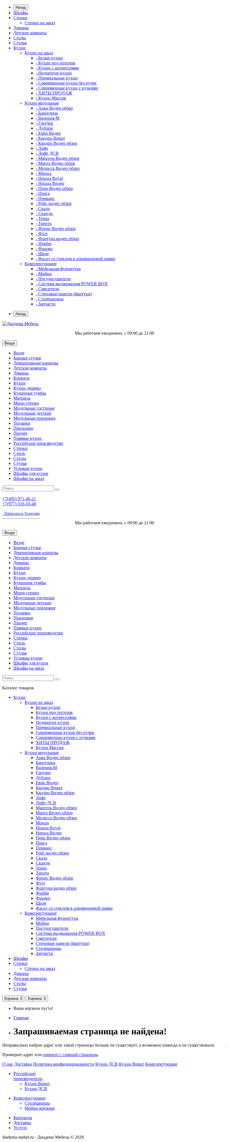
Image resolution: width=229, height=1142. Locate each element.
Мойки (42, 923)
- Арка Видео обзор (54, 108)
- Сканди (44, 213)
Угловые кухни (27, 468)
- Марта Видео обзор (55, 163)
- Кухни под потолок (55, 63)
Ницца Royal (48, 827)
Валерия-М (46, 767)
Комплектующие (41, 263)
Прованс (44, 848)
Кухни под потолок (54, 712)
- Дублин (44, 128)
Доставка (23, 1064)
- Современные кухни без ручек (66, 83)
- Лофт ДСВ (47, 153)
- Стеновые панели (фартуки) (64, 293)
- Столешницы (50, 298)
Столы (19, 37)
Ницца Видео (49, 832)
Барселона (45, 762)
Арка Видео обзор (53, 757)
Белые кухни (48, 707)
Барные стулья (27, 358)
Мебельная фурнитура (57, 918)
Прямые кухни (27, 438)
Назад (21, 7)
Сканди (43, 863)
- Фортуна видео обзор (57, 238)
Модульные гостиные (34, 408)
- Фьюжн (44, 248)
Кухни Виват (131, 1064)
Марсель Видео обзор (56, 807)
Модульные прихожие (34, 418)
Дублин (43, 777)
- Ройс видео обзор (53, 203)
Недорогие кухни (52, 722)
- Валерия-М (47, 118)
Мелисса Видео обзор (56, 817)
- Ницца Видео (50, 183)
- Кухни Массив (51, 98)
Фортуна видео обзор (56, 888)
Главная (20, 1017)
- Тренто (44, 223)
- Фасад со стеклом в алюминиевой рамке (75, 258)
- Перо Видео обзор (54, 188)
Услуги (20, 1127)
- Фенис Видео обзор (56, 228)
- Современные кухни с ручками (67, 88)
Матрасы (21, 398)
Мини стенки (26, 403)
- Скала (43, 208)
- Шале (42, 253)
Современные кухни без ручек (65, 732)
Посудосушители (52, 928)
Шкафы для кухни (30, 473)
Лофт (41, 797)
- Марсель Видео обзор (57, 158)
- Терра (42, 218)
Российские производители (27, 1076)
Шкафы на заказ (28, 478)
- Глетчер (44, 123)
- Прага (43, 193)
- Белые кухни (49, 57)
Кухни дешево (27, 388)
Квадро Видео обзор (55, 792)
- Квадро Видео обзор (56, 143)
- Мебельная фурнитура (58, 268)
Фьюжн (43, 898)
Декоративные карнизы (35, 363)
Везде (18, 353)
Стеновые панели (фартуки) (62, 943)
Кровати (21, 378)
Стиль (19, 453)
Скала (41, 858)
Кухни (19, 47)
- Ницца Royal (49, 178)
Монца (42, 822)
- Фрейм (43, 243)
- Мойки (44, 273)
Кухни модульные (42, 103)
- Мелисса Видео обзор (58, 168)
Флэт (40, 883)
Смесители (46, 938)
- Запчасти (46, 303)
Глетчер (43, 772)
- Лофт (42, 148)
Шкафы (20, 12)
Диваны (21, 27)
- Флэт (42, 233)
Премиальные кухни (55, 727)
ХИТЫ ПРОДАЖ (53, 742)
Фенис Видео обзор (54, 878)
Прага (41, 843)
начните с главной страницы (70, 1054)
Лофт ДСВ (46, 802)
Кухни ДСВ (106, 1064)
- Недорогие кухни (54, 73)
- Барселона (47, 113)
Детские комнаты (30, 32)
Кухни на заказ (39, 52)
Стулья (20, 42)
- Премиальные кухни (57, 78)
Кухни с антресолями (56, 717)
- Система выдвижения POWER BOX (72, 283)
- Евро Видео (48, 133)
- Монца (43, 173)
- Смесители (47, 288)
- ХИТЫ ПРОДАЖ (54, 93)
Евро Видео (47, 782)
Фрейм (42, 893)
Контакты (22, 1117)
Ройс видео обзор (52, 853)
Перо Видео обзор (53, 838)
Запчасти (44, 953)
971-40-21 (19, 498)
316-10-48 (19, 503)
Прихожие (23, 428)
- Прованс (45, 198)
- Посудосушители (53, 278)
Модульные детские (32, 413)
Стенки (20, 17)
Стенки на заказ (40, 22)
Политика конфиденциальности (63, 1064)
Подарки (21, 423)
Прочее (20, 433)
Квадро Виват (49, 787)
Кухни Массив (50, 747)
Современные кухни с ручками (66, 737)
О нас (7, 1064)
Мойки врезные (40, 1108)
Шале (41, 903)
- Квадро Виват (50, 138)
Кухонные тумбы (29, 393)
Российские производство (38, 443)
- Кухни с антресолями (57, 68)
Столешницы (48, 948)
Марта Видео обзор (54, 812)
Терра (41, 868)
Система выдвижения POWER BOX (70, 933)
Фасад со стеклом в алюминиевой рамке (74, 908)
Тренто (42, 873)
